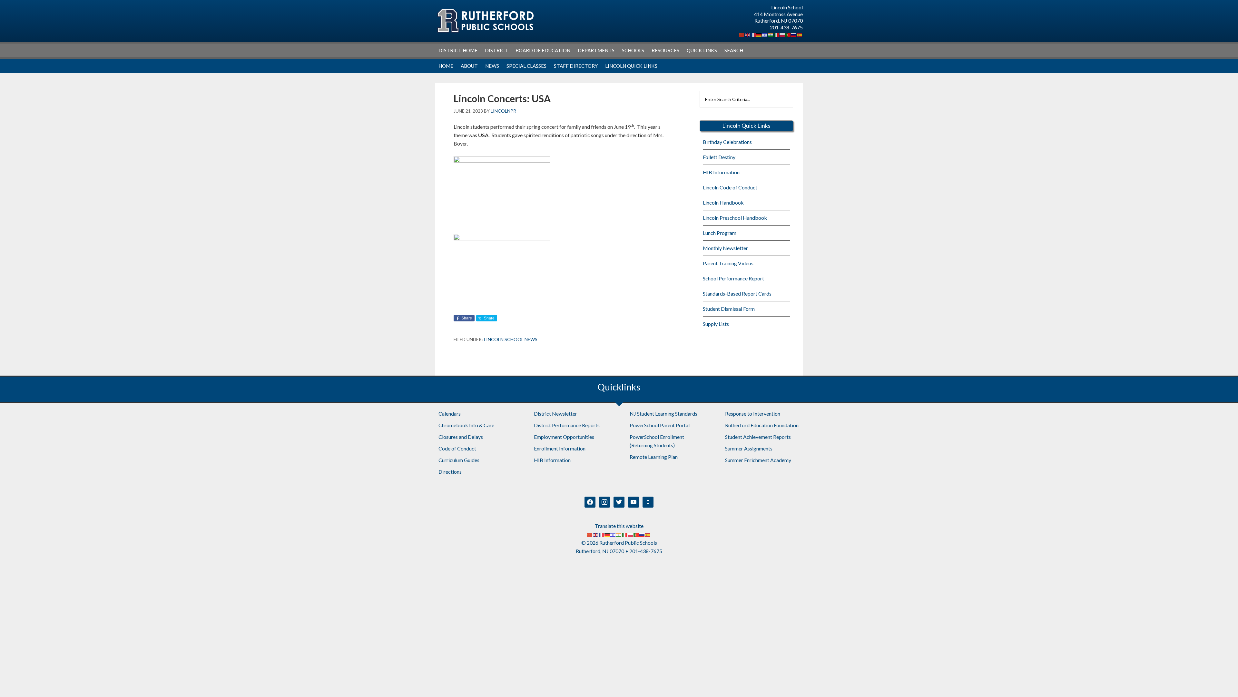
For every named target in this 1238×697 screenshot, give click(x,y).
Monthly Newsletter (725, 248)
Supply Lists (716, 324)
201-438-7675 (786, 27)
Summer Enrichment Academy (758, 460)
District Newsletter (555, 413)
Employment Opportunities (564, 437)
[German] (759, 34)
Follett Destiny (719, 157)
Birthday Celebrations (727, 142)
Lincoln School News (510, 339)
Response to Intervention (752, 413)
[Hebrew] (765, 34)
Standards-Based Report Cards (737, 293)
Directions (450, 472)
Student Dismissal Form (729, 309)
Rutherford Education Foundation (762, 425)
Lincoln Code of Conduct (730, 187)
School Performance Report (733, 278)
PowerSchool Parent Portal (660, 425)
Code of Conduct (457, 448)
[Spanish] (800, 34)
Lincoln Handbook (723, 202)
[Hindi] (771, 34)
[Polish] (782, 34)
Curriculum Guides (458, 460)
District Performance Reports (567, 425)
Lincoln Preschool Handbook (735, 218)
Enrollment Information (559, 448)
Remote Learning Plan (654, 457)
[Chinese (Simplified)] (742, 34)
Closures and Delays (460, 437)
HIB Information (721, 172)
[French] (753, 34)
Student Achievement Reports (758, 437)
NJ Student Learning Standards (663, 413)
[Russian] (794, 34)
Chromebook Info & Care (466, 425)
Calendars (449, 413)
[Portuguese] (788, 34)
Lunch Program (719, 233)
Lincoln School (485, 21)
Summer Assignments (748, 448)
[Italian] (777, 34)
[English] (748, 34)
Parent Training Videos (728, 263)
